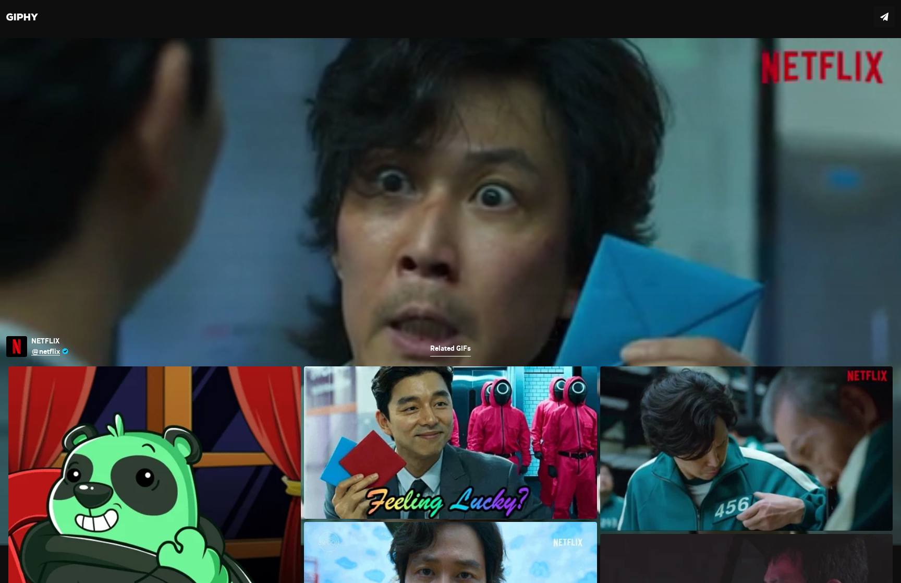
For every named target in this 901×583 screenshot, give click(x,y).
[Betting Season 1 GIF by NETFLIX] (450, 291)
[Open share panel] (884, 16)
